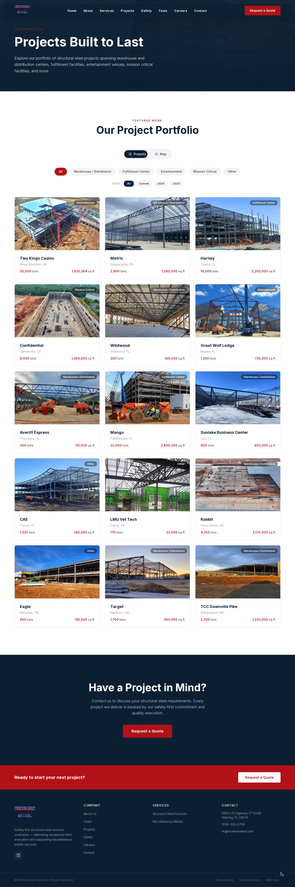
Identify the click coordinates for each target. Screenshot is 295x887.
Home (74, 9)
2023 (176, 183)
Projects (130, 9)
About (90, 9)
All (61, 171)
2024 (160, 183)
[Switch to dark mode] (282, 874)
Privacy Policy (224, 880)
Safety (149, 9)
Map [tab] (163, 154)
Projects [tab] (140, 154)
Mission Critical (205, 171)
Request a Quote (262, 8)
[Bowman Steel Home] (43, 813)
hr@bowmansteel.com (237, 831)
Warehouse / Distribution (92, 171)
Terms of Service (250, 880)
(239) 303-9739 (233, 824)
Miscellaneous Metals (168, 821)
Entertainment (171, 171)
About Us (90, 814)
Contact (203, 9)
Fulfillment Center (136, 171)
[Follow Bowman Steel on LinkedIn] (18, 855)
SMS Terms (273, 880)
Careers (183, 9)
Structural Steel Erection (170, 814)
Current (144, 183)
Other (232, 171)
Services (109, 9)
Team (165, 9)
